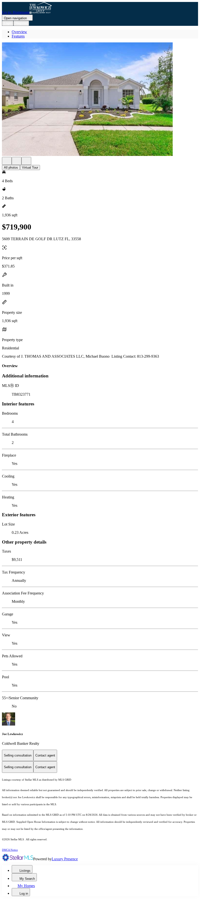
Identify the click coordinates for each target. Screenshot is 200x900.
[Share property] (26, 161)
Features (18, 36)
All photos (11, 167)
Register (21, 23)
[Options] (7, 161)
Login (7, 23)
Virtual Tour (30, 167)
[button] (100, 99)
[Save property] (16, 161)
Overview (19, 32)
